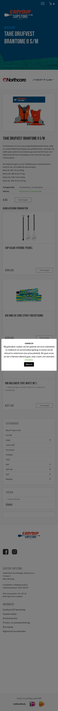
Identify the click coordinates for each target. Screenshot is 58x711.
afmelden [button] (29, 359)
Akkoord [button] (29, 364)
